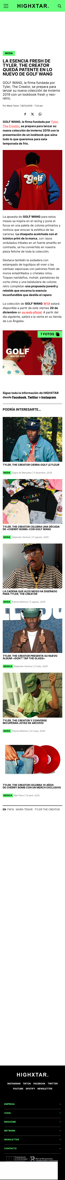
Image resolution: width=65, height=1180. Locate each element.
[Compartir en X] (32, 114)
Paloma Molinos (20, 601)
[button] (6, 6)
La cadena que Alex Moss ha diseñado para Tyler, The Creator (30, 593)
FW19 (10, 809)
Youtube (18, 1088)
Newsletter (45, 1088)
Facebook (19, 397)
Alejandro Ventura (21, 537)
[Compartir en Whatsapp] (40, 114)
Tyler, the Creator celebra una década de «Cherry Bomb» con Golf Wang (31, 528)
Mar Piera (19, 795)
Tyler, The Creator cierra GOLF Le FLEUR (31, 464)
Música (7, 666)
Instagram (48, 397)
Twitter (33, 397)
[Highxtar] (33, 6)
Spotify (30, 1088)
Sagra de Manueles (22, 472)
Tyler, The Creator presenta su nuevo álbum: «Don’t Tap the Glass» (30, 657)
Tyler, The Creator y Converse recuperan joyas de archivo (25, 722)
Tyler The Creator (47, 809)
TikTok (27, 1083)
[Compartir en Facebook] (25, 114)
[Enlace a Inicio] (32, 1075)
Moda (9, 53)
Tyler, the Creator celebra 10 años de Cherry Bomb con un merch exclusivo (32, 786)
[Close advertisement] (54, 1165)
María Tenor (13, 105)
